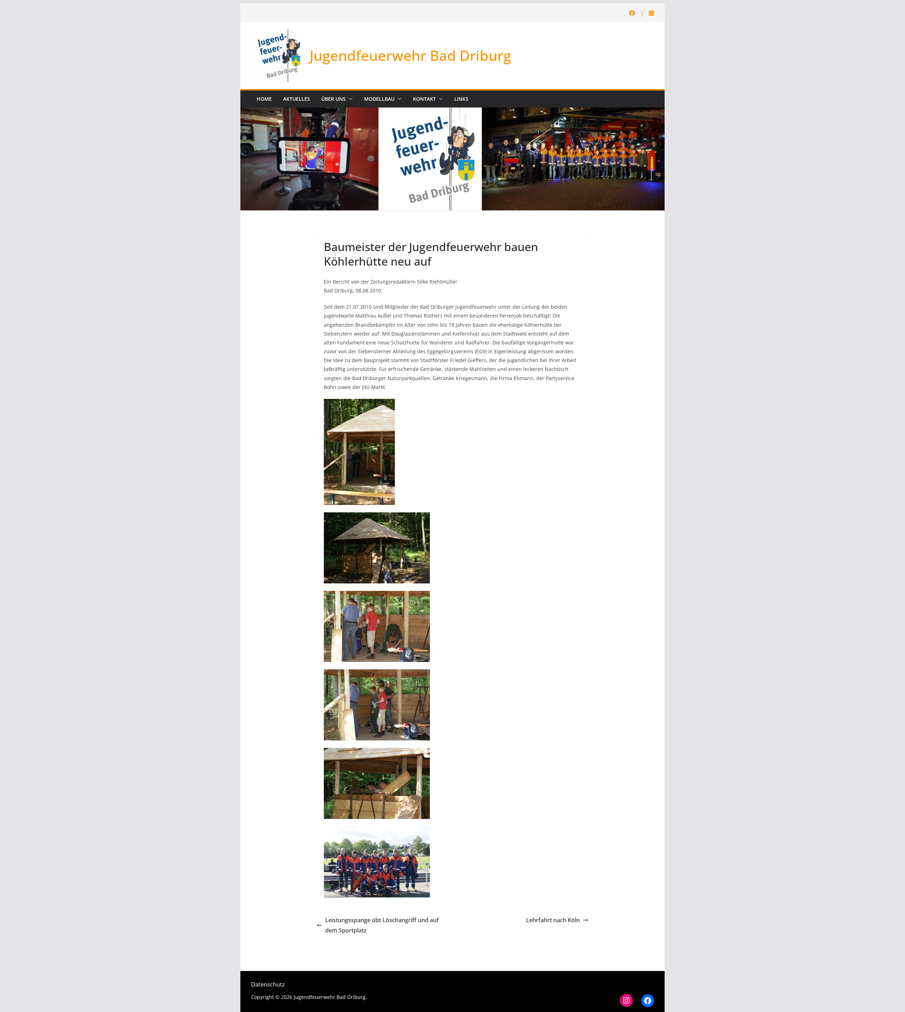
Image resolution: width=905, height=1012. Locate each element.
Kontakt (424, 98)
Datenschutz (268, 984)
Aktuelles (296, 98)
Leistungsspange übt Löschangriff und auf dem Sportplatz (382, 925)
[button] (349, 99)
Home (264, 98)
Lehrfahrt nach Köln (553, 920)
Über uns (333, 98)
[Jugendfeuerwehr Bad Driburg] (452, 112)
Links (461, 98)
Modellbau (379, 98)
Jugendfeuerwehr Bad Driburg (410, 55)
